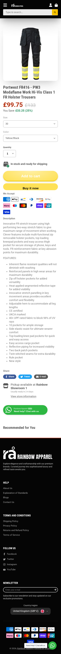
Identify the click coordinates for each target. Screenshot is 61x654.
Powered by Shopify (42, 648)
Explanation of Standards (15, 493)
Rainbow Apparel (25, 648)
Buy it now (30, 188)
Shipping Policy (10, 521)
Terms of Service (11, 535)
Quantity (7, 147)
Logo (17, 5)
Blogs (6, 497)
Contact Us (8, 502)
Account (50, 5)
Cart (56, 5)
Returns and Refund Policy (16, 530)
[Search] (55, 12)
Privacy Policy (10, 525)
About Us (7, 488)
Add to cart (30, 176)
